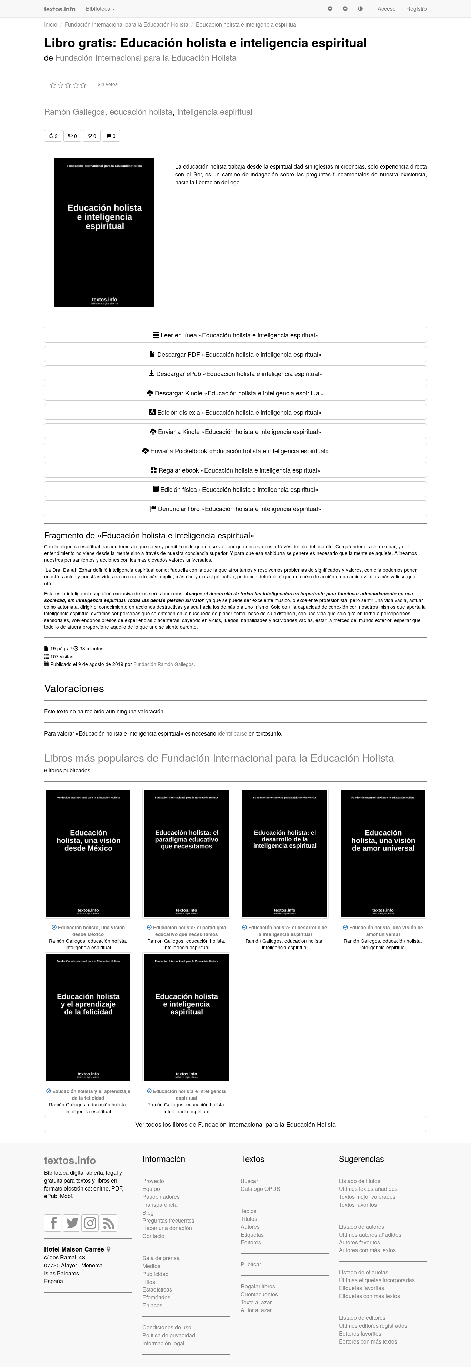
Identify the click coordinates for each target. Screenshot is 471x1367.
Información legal (163, 1343)
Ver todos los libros (235, 1124)
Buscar (249, 1181)
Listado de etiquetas (363, 1272)
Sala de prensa (161, 1258)
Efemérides (156, 1297)
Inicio (50, 24)
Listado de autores (361, 1227)
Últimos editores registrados (373, 1325)
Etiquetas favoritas (361, 1288)
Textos (249, 1211)
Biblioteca (99, 8)
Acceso (387, 8)
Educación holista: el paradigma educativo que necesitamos (189, 930)
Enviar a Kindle (238, 431)
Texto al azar (256, 1302)
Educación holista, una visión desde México (91, 930)
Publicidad (155, 1274)
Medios (151, 1266)
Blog (148, 1212)
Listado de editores (362, 1318)
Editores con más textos (368, 1341)
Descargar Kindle (238, 392)
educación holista (141, 111)
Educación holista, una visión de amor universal (386, 930)
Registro (416, 8)
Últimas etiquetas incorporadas (377, 1280)
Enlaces (152, 1305)
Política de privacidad (168, 1335)
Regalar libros (258, 1286)
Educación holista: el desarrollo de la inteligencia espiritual (287, 930)
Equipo (151, 1189)
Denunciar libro (238, 508)
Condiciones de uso (166, 1327)
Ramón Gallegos (74, 111)
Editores (251, 1242)
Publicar (251, 1264)
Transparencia (160, 1204)
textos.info (70, 1159)
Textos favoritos (358, 1204)
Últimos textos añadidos (368, 1189)
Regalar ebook (239, 469)
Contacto (153, 1236)
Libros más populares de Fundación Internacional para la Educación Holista (219, 757)
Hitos (148, 1282)
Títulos (249, 1219)
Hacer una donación (167, 1228)
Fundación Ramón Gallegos (163, 663)
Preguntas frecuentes (168, 1220)
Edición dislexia (239, 411)
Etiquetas (252, 1234)
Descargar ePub (238, 373)
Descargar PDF (239, 354)
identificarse (232, 733)
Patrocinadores (161, 1197)
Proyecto (153, 1181)
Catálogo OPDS (260, 1189)
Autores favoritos (359, 1242)
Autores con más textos (367, 1250)
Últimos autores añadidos (370, 1234)
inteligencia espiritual (214, 111)
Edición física (239, 489)
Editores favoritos (360, 1333)
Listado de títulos (359, 1181)
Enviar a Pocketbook (239, 450)
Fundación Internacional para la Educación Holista (126, 24)
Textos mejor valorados (367, 1197)
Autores (250, 1227)
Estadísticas (157, 1289)
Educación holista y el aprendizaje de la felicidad (91, 1094)
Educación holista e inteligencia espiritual (189, 1094)
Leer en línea (239, 334)
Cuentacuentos (259, 1294)
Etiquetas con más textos (369, 1296)
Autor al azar (256, 1310)
